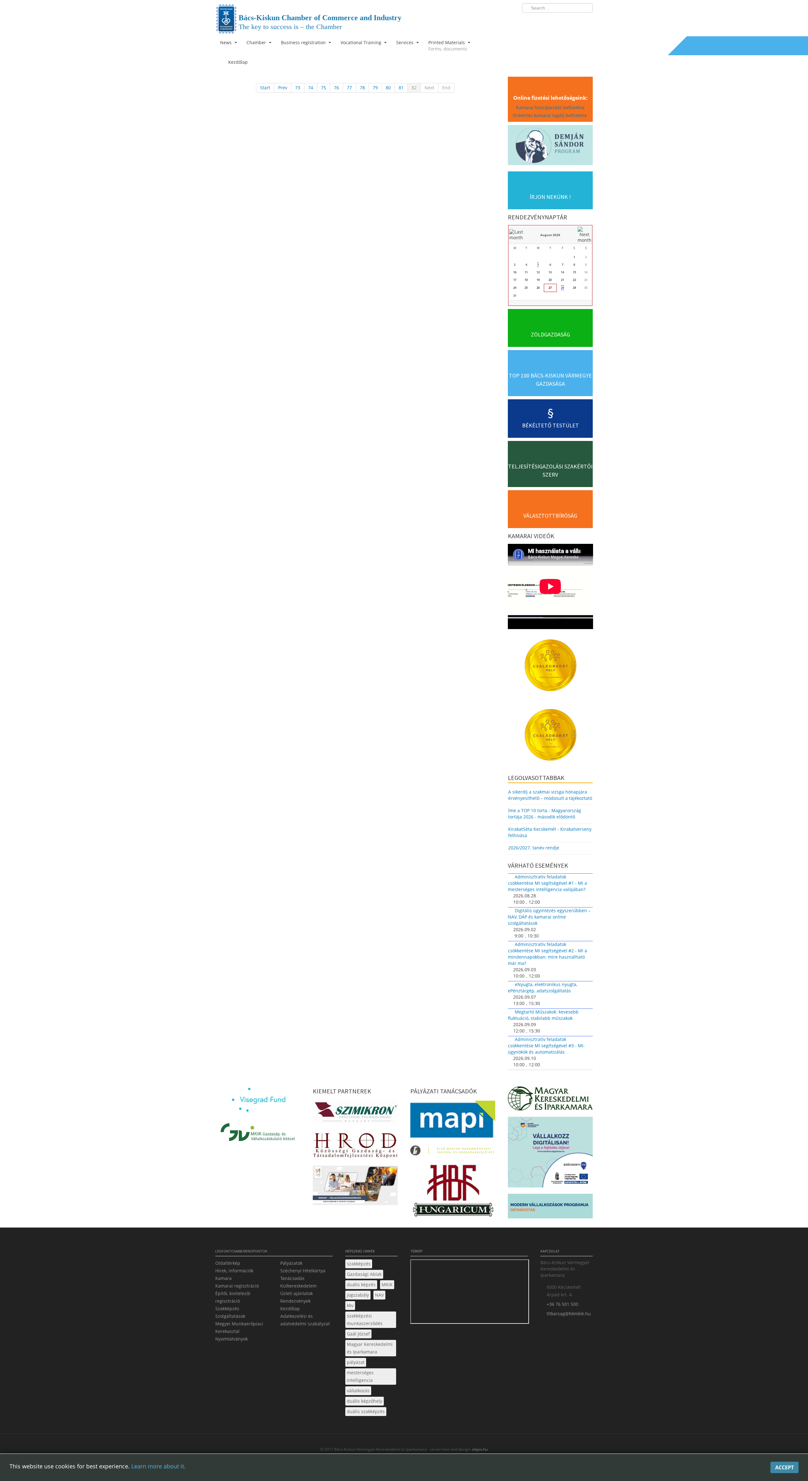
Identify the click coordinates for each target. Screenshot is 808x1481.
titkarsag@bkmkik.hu (569, 1314)
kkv (350, 1305)
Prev (282, 88)
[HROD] (355, 1146)
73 (297, 88)
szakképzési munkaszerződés (365, 1319)
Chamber (257, 42)
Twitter (563, 21)
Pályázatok (291, 1263)
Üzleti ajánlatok (296, 1293)
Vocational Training (362, 42)
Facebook (551, 21)
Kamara (223, 1278)
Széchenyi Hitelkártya (302, 1271)
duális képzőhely (364, 1401)
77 (349, 88)
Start (265, 88)
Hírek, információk (234, 1271)
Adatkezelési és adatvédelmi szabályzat (305, 1320)
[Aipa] (355, 1187)
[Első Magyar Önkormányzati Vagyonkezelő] (452, 1152)
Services (405, 42)
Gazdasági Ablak (364, 1274)
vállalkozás (358, 1391)
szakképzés (359, 1264)
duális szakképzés (366, 1411)
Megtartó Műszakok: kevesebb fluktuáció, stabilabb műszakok (543, 1015)
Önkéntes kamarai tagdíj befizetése (550, 115)
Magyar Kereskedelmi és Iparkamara (370, 1348)
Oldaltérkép (227, 1263)
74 (310, 88)
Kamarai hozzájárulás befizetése (550, 107)
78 (362, 88)
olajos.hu (479, 1449)
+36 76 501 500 (562, 1304)
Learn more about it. (158, 1466)
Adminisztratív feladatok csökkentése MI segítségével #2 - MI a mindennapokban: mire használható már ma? (547, 953)
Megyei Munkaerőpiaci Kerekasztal (239, 1327)
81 (401, 88)
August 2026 (550, 235)
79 (375, 88)
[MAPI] (452, 1121)
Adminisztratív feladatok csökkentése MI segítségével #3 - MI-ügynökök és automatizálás (546, 1045)
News (226, 42)
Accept (784, 1467)
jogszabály (358, 1295)
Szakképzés (227, 1308)
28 (562, 288)
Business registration (304, 42)
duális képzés (361, 1285)
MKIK (387, 1285)
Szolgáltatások (230, 1316)
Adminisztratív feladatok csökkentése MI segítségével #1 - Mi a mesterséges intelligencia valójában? (547, 883)
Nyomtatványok (231, 1339)
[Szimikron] (355, 1114)
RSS (586, 21)
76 (336, 88)
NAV (379, 1295)
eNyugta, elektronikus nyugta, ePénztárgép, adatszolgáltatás (542, 987)
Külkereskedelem (298, 1286)
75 (323, 88)
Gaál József (358, 1334)
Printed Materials (447, 45)
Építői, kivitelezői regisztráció (232, 1297)
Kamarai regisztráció (237, 1286)
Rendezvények (295, 1301)
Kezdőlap (290, 1308)
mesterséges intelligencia (360, 1376)
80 (388, 88)
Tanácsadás (292, 1278)
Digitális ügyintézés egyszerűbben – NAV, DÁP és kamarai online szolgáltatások (549, 916)
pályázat (356, 1362)
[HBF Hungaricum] (452, 1192)
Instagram (574, 21)
